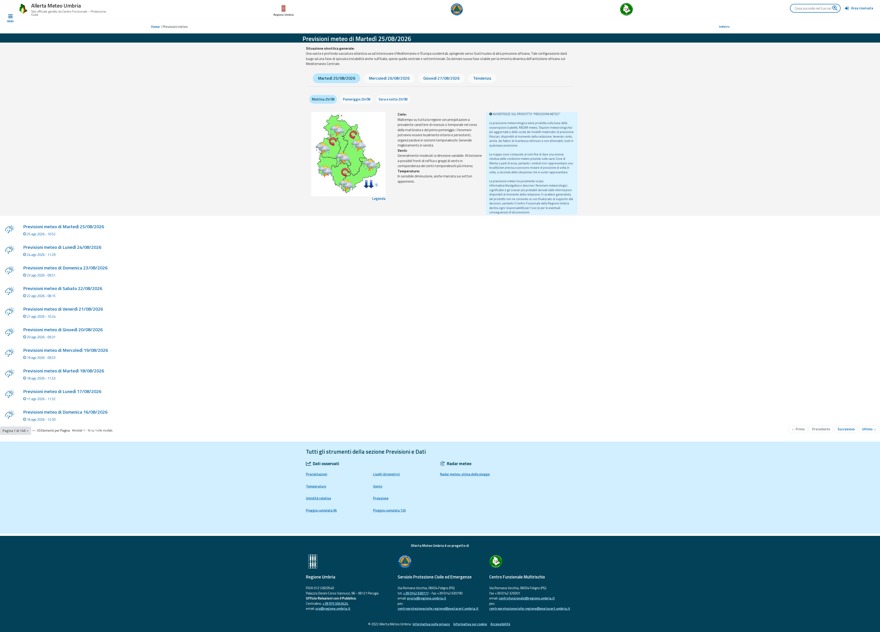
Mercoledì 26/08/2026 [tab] (389, 78)
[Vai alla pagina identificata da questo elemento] (9, 229)
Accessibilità (500, 624)
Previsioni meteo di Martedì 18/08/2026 (63, 370)
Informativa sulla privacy (431, 624)
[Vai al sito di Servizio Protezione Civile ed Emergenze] (440, 561)
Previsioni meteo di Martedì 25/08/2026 (63, 226)
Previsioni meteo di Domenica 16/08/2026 (65, 411)
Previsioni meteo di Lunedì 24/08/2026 (62, 247)
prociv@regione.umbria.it (426, 598)
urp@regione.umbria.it (332, 608)
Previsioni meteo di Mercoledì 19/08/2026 (65, 350)
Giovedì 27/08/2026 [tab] (441, 78)
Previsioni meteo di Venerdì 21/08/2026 (63, 308)
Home (155, 26)
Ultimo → (869, 429)
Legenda (378, 198)
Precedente (821, 429)
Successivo (846, 429)
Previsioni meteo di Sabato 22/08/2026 (62, 288)
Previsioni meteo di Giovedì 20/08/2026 (63, 329)
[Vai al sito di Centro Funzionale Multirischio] (531, 561)
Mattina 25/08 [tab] (323, 99)
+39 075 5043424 (335, 603)
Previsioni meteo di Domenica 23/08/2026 (65, 267)
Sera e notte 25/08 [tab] (393, 99)
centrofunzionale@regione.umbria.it (527, 598)
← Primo (798, 429)
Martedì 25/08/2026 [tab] (336, 78)
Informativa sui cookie (470, 624)
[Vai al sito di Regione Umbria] (284, 9)
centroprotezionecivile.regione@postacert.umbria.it (438, 608)
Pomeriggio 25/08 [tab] (356, 99)
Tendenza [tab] (482, 78)
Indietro (724, 26)
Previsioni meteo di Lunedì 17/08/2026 (62, 391)
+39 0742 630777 (416, 593)
